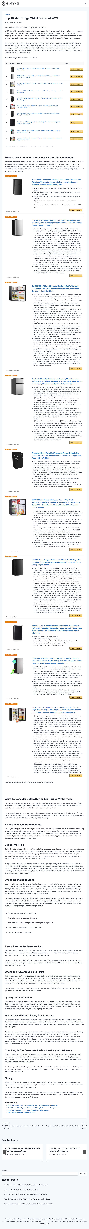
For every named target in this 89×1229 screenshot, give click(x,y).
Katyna (9, 22)
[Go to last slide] (4, 1152)
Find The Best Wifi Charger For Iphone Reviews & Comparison (25, 1194)
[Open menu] (85, 3)
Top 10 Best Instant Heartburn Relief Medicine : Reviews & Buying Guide (22, 1125)
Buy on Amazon (77, 69)
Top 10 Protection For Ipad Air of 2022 (21, 1112)
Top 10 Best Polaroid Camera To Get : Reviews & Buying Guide (26, 1185)
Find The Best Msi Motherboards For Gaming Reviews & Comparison (32, 1105)
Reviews (7, 14)
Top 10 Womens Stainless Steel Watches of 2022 (21, 1189)
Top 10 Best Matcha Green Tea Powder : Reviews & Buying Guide (27, 1199)
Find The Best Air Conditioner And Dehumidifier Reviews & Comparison (66, 1125)
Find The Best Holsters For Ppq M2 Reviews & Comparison (29, 1110)
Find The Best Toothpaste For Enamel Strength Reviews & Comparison (33, 1108)
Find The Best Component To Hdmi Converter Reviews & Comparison (28, 1204)
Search (4, 1170)
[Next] (84, 1152)
